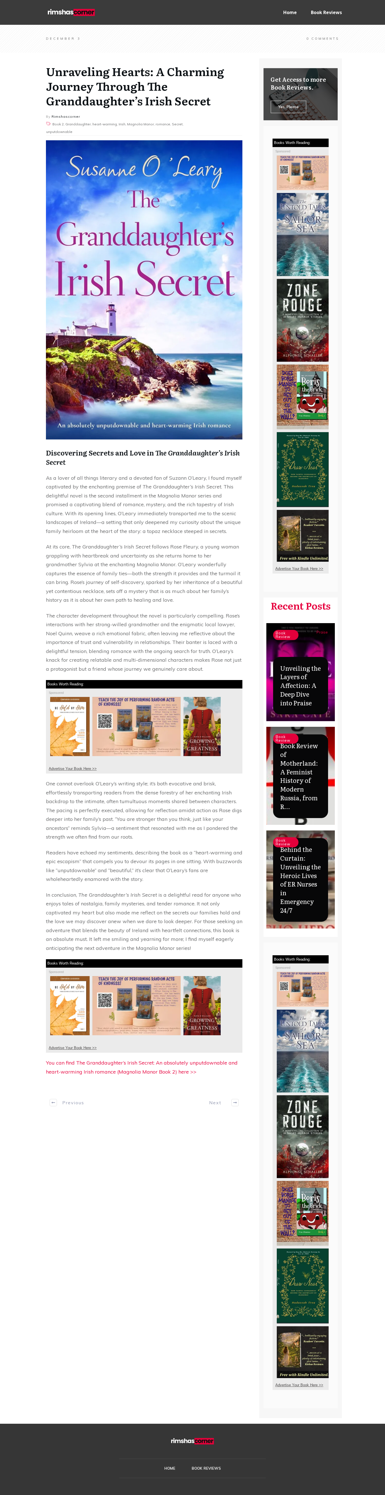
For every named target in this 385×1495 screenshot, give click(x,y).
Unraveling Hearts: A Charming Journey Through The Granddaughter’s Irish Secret (135, 86)
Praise (322, 632)
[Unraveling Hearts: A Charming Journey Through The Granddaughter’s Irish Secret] (144, 289)
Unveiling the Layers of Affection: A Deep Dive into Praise (300, 685)
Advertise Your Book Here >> (73, 769)
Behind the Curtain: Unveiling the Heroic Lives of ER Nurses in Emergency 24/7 (300, 880)
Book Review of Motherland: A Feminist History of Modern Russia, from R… (299, 776)
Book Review (283, 635)
